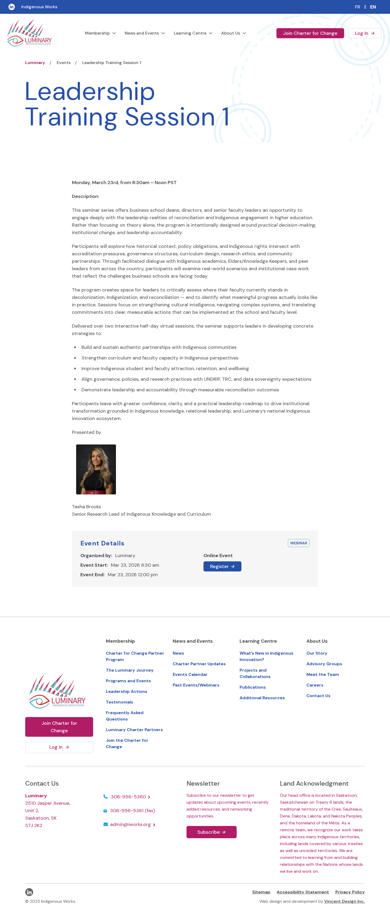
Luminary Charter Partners (134, 729)
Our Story (316, 653)
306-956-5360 (129, 796)
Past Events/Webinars (196, 685)
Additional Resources (262, 698)
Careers (314, 685)
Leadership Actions (126, 691)
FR (357, 7)
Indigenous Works (39, 7)
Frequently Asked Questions (125, 716)
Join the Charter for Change (127, 743)
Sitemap (261, 892)
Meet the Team (322, 674)
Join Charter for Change (310, 33)
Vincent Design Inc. (344, 901)
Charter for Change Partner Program (135, 656)
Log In (368, 33)
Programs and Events (128, 681)
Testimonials (119, 702)
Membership (97, 33)
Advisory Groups (324, 664)
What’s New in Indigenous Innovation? (266, 656)
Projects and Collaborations (255, 673)
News (178, 653)
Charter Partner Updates (199, 664)
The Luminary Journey (130, 670)
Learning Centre (190, 33)
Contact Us (318, 695)
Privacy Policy (350, 892)
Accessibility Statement (303, 892)
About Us (230, 33)
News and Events (142, 33)
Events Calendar (190, 674)
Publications (253, 687)
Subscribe (211, 832)
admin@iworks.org (131, 824)
